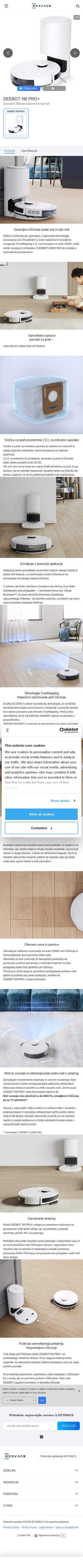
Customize (39, 828)
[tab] (9, 151)
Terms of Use (29, 1527)
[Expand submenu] (76, 1470)
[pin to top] (75, 1504)
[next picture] (75, 53)
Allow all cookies (41, 814)
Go (42, 1400)
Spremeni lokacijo (49, 1535)
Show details (60, 801)
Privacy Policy (11, 1527)
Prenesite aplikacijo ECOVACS (58, 1456)
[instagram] (41, 1436)
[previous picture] (8, 53)
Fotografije (30, 88)
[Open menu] (6, 6)
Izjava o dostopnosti (67, 1527)
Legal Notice (46, 1527)
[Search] (78, 6)
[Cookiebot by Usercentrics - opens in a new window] (59, 730)
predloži (69, 1425)
